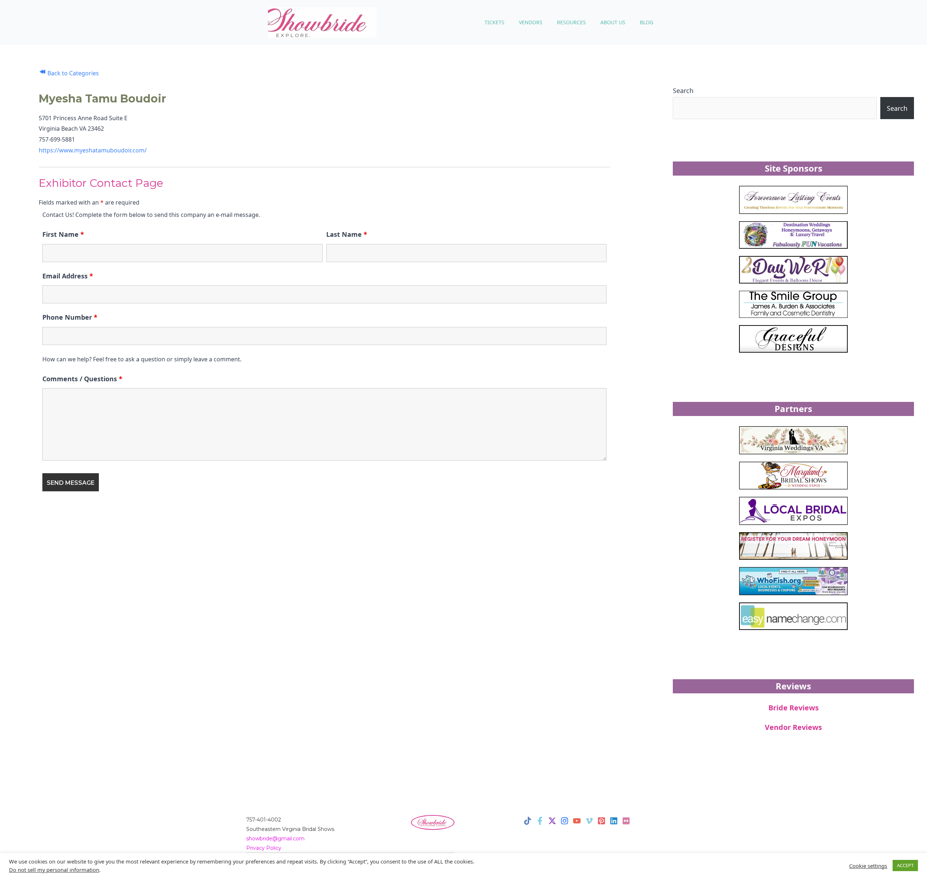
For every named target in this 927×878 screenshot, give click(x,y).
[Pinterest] (601, 821)
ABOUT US (612, 22)
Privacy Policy (263, 848)
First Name (63, 234)
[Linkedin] (614, 821)
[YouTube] (577, 821)
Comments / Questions (82, 378)
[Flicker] (626, 821)
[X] (552, 821)
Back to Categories (72, 73)
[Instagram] (565, 821)
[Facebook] (540, 821)
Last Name (346, 234)
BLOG (646, 22)
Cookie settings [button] (868, 865)
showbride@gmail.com (275, 838)
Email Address (67, 276)
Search (683, 90)
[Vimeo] (589, 821)
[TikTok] (528, 821)
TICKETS (494, 22)
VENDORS (530, 22)
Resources (571, 22)
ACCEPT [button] (905, 865)
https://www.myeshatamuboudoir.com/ (93, 150)
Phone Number (69, 317)
